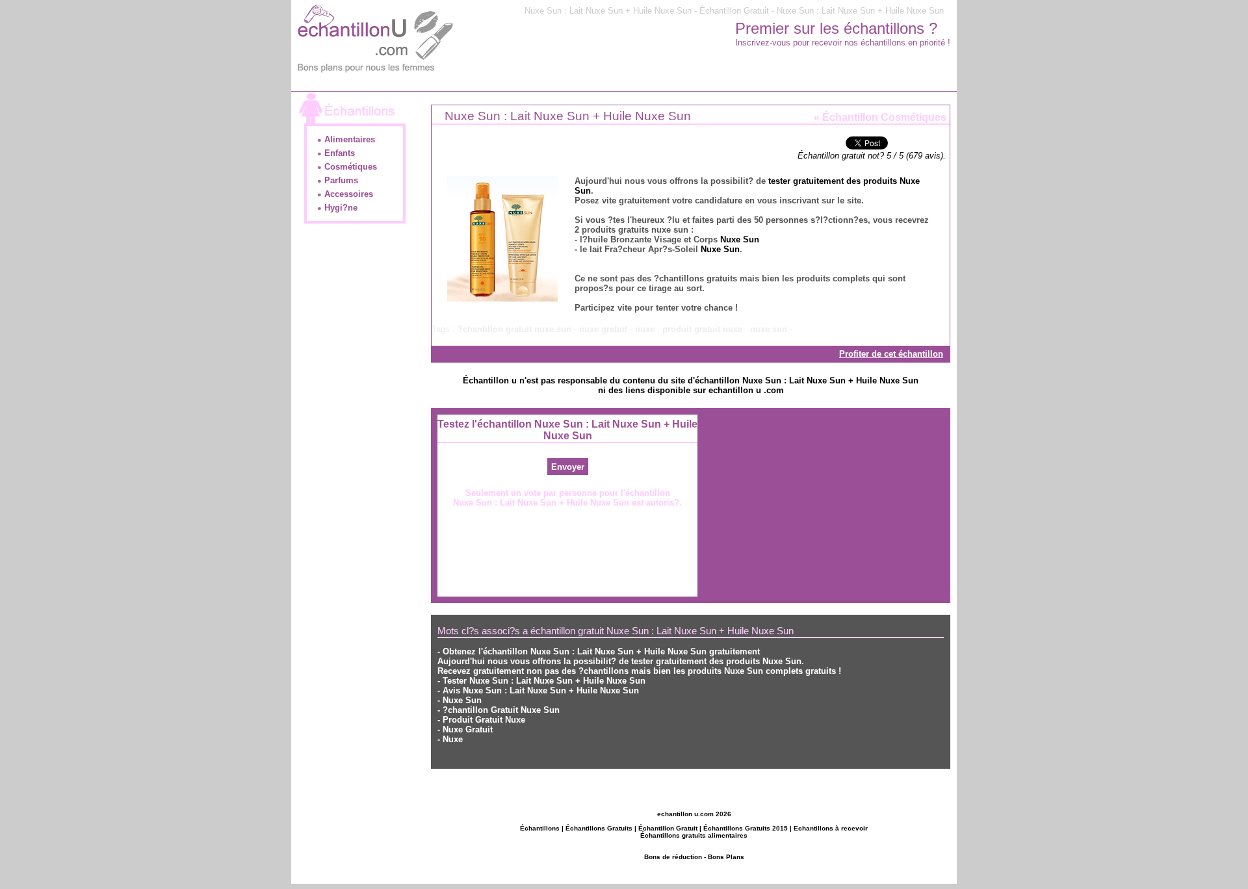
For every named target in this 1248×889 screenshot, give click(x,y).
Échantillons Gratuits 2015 (745, 828)
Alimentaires (348, 139)
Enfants (338, 153)
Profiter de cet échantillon (891, 354)
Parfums (340, 180)
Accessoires (347, 194)
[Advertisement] (834, 506)
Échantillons (540, 828)
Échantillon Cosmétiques (884, 117)
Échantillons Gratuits (599, 828)
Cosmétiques (349, 167)
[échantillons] (374, 73)
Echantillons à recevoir (831, 828)
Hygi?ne (340, 208)
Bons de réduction (673, 856)
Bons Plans (726, 856)
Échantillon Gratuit (667, 828)
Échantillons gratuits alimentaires (694, 835)
